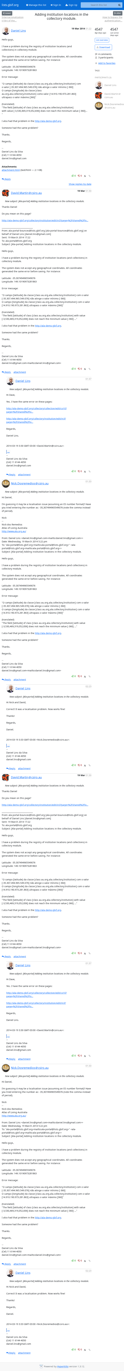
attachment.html (11, 170)
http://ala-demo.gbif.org (48, 121)
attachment (20, 372)
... (8, 451)
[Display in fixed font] (85, 176)
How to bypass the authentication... (112, 19)
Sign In (57, 4)
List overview (102, 40)
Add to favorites (106, 63)
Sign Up (72, 4)
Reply (7, 179)
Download (104, 47)
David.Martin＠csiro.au (26, 193)
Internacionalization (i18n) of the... (13, 19)
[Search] (119, 5)
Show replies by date (80, 184)
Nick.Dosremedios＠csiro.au (30, 483)
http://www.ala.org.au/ (14, 531)
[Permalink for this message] (89, 176)
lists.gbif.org (10, 5)
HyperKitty (62, 1366)
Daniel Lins (18, 30)
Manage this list (37, 4)
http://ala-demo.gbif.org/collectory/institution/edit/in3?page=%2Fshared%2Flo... (45, 220)
